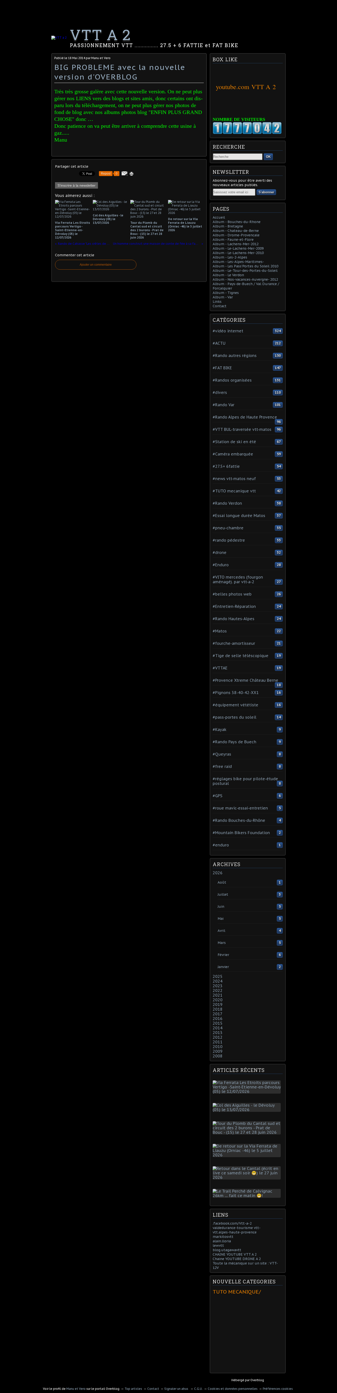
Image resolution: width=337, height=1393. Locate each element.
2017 (218, 1013)
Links (217, 301)
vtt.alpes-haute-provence (235, 1232)
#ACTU (219, 343)
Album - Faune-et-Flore (233, 239)
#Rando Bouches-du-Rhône (239, 820)
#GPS (217, 795)
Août (222, 882)
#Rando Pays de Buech (234, 741)
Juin (221, 906)
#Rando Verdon (227, 503)
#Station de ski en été (234, 441)
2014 (218, 1027)
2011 (218, 1041)
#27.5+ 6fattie (226, 466)
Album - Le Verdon (228, 275)
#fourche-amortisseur (234, 643)
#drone (219, 552)
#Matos (220, 631)
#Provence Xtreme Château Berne (245, 680)
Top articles (133, 1389)
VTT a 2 (100, 34)
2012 (218, 1037)
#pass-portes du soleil (234, 717)
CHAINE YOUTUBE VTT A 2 (235, 1254)
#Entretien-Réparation (234, 606)
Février (223, 955)
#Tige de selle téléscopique (240, 655)
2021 (218, 995)
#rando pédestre (229, 540)
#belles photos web (232, 594)
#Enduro (221, 564)
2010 (218, 1046)
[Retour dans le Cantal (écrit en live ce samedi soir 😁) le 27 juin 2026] (248, 1177)
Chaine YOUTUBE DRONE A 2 (237, 1259)
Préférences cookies (278, 1389)
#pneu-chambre (228, 527)
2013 (218, 1032)
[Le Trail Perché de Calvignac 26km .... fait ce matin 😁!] (248, 1195)
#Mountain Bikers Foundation (241, 832)
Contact (219, 306)
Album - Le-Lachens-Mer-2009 (238, 248)
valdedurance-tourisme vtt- (237, 1228)
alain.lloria (222, 1241)
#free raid (222, 766)
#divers (220, 392)
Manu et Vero (76, 1389)
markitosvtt (223, 1236)
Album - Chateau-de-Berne (236, 230)
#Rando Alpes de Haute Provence (245, 417)
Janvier (223, 967)
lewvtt (218, 1245)
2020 (218, 999)
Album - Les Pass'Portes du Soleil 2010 (245, 266)
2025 (218, 976)
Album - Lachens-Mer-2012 (236, 244)
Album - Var (223, 297)
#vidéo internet (228, 330)
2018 (218, 1009)
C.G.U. (198, 1389)
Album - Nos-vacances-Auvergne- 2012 (245, 279)
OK (268, 157)
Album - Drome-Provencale (236, 235)
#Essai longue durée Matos (239, 515)
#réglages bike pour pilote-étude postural (245, 781)
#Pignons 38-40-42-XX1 (236, 692)
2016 (218, 1018)
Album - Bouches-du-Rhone (237, 222)
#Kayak (219, 729)
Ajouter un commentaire (96, 264)
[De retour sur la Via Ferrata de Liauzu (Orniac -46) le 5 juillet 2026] (248, 1155)
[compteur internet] (247, 133)
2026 (218, 872)
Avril (221, 930)
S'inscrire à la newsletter (76, 185)
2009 (218, 1051)
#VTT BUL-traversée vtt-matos (242, 429)
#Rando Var (223, 404)
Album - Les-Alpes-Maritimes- (238, 261)
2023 (218, 985)
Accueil (219, 217)
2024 (218, 981)
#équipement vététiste (235, 704)
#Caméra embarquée (233, 454)
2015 (218, 1023)
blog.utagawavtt (227, 1250)
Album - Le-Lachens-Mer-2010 (238, 253)
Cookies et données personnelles (233, 1389)
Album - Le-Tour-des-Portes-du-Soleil (245, 270)
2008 (218, 1055)
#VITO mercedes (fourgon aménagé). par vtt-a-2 (238, 579)
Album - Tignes (226, 293)
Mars (222, 942)
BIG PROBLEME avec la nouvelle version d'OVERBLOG (119, 71)
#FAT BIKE (222, 367)
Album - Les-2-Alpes (230, 257)
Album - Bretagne (228, 226)
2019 (218, 1004)
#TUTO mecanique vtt (234, 490)
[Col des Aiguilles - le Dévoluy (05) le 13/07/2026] (248, 1109)
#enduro (221, 844)
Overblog (257, 1380)
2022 (218, 990)
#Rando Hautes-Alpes (233, 618)
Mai (221, 918)
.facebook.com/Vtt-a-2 (232, 1223)
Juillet (223, 894)
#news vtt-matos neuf (234, 478)
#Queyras (222, 754)
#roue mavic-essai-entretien (240, 808)
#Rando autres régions (235, 355)
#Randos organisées (232, 380)
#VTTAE (220, 667)
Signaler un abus (176, 1389)
